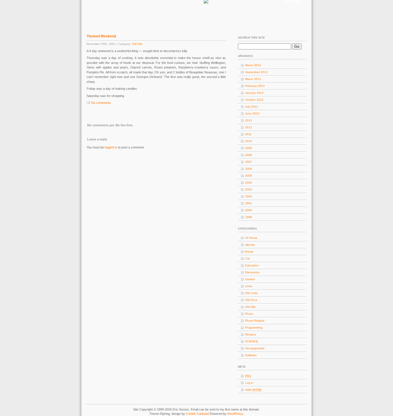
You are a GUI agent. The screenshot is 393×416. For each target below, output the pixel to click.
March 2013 (253, 79)
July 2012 (251, 106)
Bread (249, 251)
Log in (249, 382)
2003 (248, 189)
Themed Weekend (101, 36)
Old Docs (251, 299)
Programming (254, 327)
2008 (248, 155)
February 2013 (255, 85)
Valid (253, 389)
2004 (248, 182)
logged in (111, 147)
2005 (248, 175)
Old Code (251, 293)
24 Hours (251, 237)
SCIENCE (251, 341)
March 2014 (253, 65)
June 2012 (252, 113)
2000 (248, 210)
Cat (247, 258)
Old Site (137, 43)
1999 (248, 217)
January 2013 (254, 92)
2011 (248, 134)
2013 (248, 120)
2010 (248, 141)
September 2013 (256, 72)
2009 (248, 148)
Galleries (251, 355)
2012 (248, 127)
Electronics (252, 272)
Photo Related (254, 320)
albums (250, 244)
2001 (248, 203)
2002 (248, 196)
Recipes (250, 334)
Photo (249, 313)
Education (252, 265)
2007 (248, 161)
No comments (101, 102)
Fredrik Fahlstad (198, 413)
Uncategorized (254, 348)
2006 (248, 168)
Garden (250, 279)
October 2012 (254, 99)
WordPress (235, 413)
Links (248, 286)
